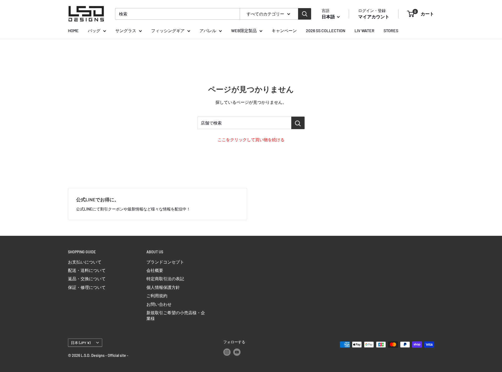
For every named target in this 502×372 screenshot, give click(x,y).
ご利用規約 (156, 295)
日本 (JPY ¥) (80, 342)
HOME (73, 30)
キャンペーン (284, 30)
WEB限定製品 (244, 30)
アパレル (207, 30)
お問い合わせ (159, 304)
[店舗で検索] (298, 123)
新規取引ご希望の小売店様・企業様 (175, 315)
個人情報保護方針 (163, 287)
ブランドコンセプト (165, 261)
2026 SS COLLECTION (325, 30)
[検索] (304, 14)
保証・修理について (87, 287)
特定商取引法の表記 (165, 278)
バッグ (94, 30)
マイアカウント (373, 16)
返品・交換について (87, 278)
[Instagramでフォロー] (227, 352)
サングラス (125, 30)
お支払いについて (84, 261)
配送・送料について (87, 270)
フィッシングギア (168, 30)
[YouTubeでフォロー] (237, 352)
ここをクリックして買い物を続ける (251, 139)
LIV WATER (364, 30)
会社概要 (154, 270)
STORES (391, 30)
